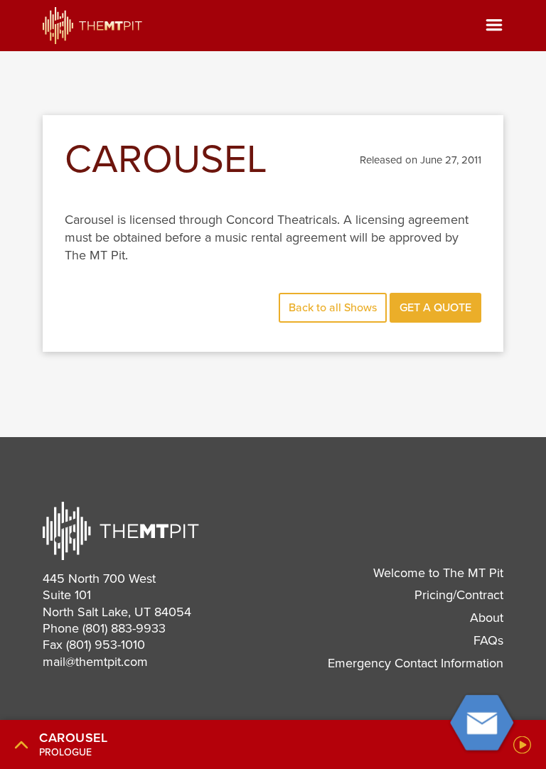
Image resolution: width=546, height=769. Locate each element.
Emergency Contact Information (415, 663)
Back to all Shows (333, 308)
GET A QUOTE (435, 308)
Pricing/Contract (458, 595)
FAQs (488, 640)
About (486, 617)
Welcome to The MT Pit (438, 573)
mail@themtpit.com (95, 661)
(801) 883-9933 (124, 628)
